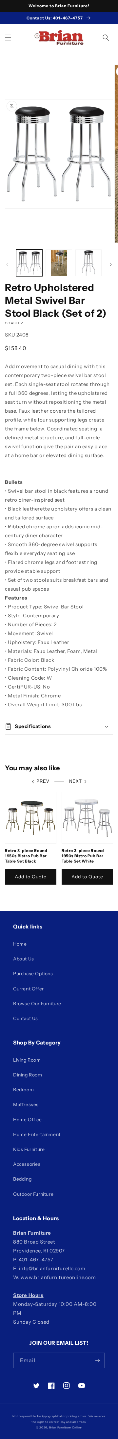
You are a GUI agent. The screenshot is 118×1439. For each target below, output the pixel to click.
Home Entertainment (37, 1134)
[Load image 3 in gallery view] (88, 263)
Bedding (22, 1179)
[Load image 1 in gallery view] (29, 263)
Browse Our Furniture (37, 1004)
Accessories (27, 1164)
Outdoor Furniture (33, 1194)
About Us (23, 959)
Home (20, 944)
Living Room (27, 1060)
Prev (42, 781)
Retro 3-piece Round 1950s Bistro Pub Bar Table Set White (83, 855)
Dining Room (27, 1075)
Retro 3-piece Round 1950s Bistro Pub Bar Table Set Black (26, 855)
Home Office (27, 1120)
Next (75, 781)
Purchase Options (33, 974)
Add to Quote (31, 877)
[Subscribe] (97, 1360)
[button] (8, 37)
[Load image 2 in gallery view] (59, 263)
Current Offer (28, 989)
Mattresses (26, 1104)
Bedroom (23, 1090)
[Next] (111, 264)
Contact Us (25, 1018)
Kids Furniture (29, 1149)
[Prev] (7, 264)
